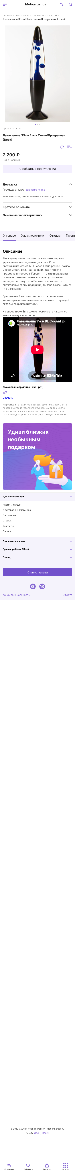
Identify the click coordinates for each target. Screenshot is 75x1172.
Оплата (7, 531)
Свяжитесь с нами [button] (14, 541)
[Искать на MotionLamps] (70, 4)
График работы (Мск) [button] (16, 549)
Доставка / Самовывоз (17, 509)
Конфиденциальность (16, 594)
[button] (61, 4)
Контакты (8, 526)
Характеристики (32, 235)
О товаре (9, 235)
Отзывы (55, 235)
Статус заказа (37, 572)
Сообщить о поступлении (37, 168)
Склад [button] (7, 557)
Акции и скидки (12, 504)
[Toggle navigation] (15, 4)
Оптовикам (9, 515)
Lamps (35, 4)
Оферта (67, 594)
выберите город (35, 189)
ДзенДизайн (42, 1132)
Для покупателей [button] (13, 496)
